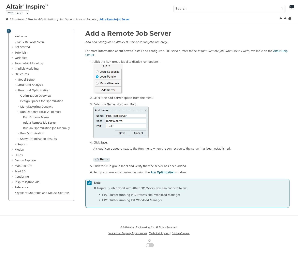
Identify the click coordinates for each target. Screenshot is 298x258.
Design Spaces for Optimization (41, 101)
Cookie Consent (181, 233)
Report (22, 144)
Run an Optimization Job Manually (46, 128)
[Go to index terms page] (291, 8)
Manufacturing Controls (36, 107)
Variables (21, 58)
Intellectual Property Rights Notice (127, 233)
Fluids (19, 155)
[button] (13, 37)
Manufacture (23, 166)
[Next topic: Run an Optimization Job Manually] (285, 18)
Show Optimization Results (38, 139)
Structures (18, 19)
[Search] (281, 9)
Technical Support (159, 233)
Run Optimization (32, 133)
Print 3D (20, 171)
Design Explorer (25, 160)
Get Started (22, 47)
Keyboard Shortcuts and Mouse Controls (42, 193)
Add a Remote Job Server (115, 19)
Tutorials (21, 53)
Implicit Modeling (27, 69)
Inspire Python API (27, 182)
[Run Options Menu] (281, 18)
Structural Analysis (30, 85)
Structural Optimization (42, 19)
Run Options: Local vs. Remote (77, 19)
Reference (21, 187)
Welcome (21, 36)
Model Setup (26, 80)
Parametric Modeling (29, 63)
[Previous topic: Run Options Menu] (281, 18)
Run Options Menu (36, 117)
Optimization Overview (35, 96)
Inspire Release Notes (29, 42)
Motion (19, 150)
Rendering (22, 177)
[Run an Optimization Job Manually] (285, 18)
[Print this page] (290, 18)
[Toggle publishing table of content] (9, 31)
